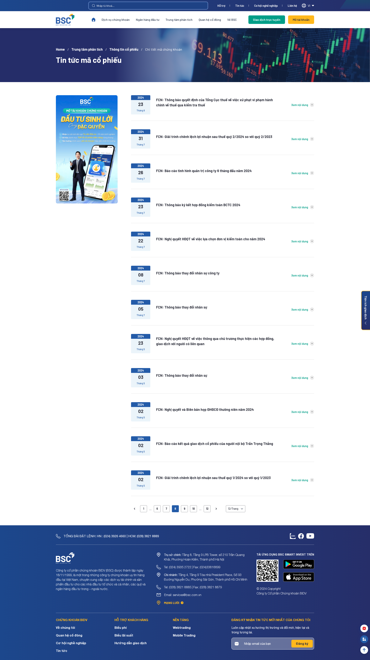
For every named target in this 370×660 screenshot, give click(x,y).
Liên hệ (292, 5)
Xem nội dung (299, 105)
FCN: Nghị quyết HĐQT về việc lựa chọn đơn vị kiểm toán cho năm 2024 (210, 239)
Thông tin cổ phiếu (123, 49)
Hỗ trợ (221, 5)
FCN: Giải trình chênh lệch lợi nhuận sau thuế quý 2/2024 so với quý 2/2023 (214, 137)
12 (207, 508)
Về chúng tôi (65, 627)
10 (193, 508)
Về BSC (232, 19)
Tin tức (239, 5)
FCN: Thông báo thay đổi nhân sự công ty (187, 273)
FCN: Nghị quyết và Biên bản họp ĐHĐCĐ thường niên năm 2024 (205, 409)
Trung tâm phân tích (179, 19)
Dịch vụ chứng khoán (116, 19)
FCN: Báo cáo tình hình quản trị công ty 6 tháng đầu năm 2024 (204, 171)
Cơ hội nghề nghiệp (266, 5)
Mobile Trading (184, 635)
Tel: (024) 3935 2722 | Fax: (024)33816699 (192, 567)
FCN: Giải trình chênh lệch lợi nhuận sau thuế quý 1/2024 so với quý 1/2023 (213, 478)
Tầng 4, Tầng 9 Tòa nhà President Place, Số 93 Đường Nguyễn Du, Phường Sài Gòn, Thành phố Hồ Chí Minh (205, 577)
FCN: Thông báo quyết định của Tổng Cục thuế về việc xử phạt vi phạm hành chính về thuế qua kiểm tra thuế (214, 102)
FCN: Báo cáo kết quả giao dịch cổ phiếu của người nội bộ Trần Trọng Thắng (214, 443)
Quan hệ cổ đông (210, 19)
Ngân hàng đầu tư (147, 19)
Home (60, 49)
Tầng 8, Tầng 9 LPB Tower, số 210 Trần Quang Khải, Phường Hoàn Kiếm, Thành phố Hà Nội (204, 557)
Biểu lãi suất (123, 635)
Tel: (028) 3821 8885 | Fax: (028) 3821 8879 (193, 587)
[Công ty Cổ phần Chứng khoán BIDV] (65, 19)
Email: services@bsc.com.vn (182, 595)
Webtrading (182, 627)
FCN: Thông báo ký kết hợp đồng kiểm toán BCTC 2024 (198, 205)
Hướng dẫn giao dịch (130, 643)
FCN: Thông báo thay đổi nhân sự (181, 307)
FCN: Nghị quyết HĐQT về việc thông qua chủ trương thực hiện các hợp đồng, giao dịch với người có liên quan (215, 341)
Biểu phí (120, 627)
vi (309, 5)
